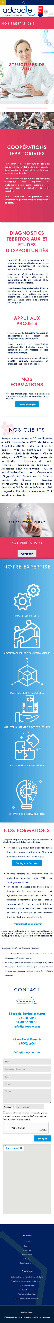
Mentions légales (27, 1312)
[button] (24, 3)
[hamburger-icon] (50, 14)
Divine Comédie (23, 1317)
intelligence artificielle (18, 882)
